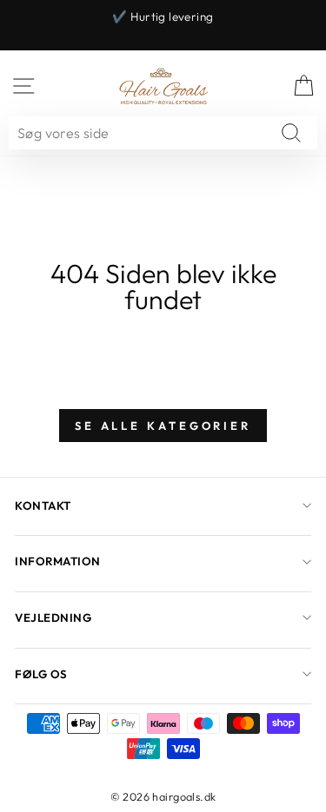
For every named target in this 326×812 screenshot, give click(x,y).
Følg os (41, 674)
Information (58, 561)
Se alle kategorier (163, 425)
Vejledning (53, 617)
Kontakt (43, 505)
